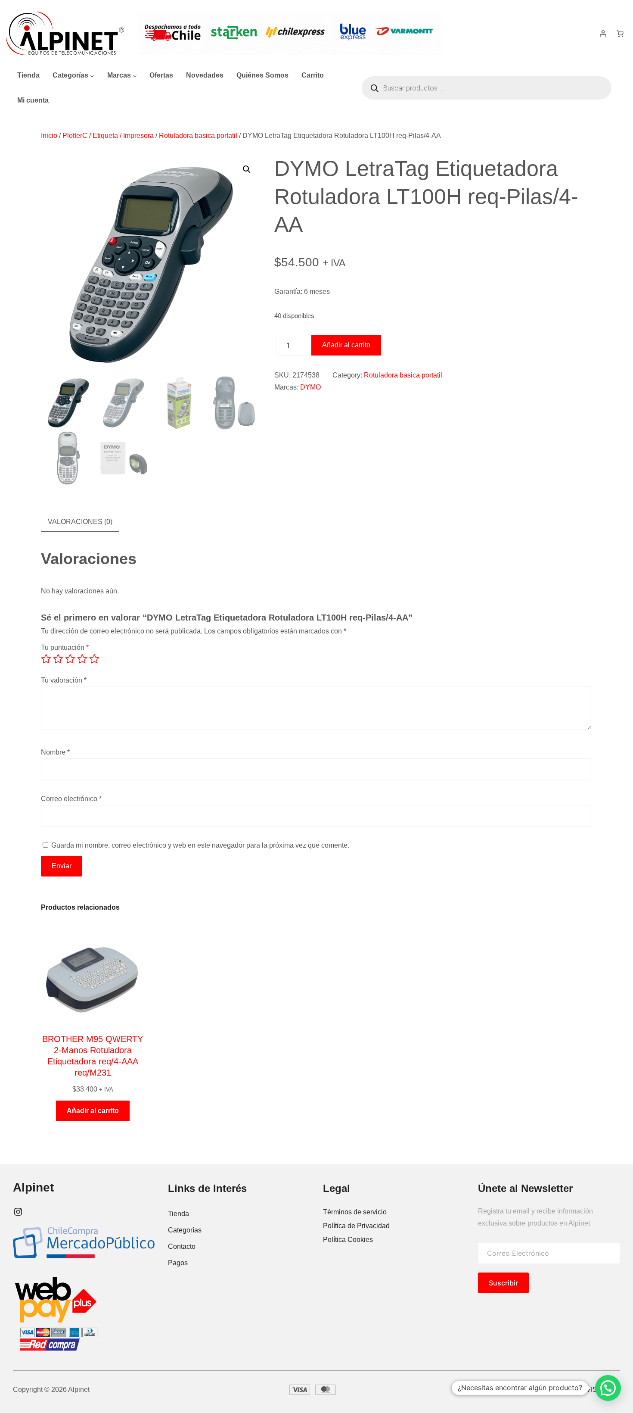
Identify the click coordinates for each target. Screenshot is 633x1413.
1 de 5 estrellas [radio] (46, 659)
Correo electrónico (71, 798)
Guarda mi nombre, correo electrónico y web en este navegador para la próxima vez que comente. (200, 845)
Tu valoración (64, 680)
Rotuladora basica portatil (198, 135)
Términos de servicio (355, 1212)
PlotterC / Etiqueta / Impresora (108, 135)
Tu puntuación (65, 647)
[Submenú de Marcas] (135, 75)
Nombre (55, 752)
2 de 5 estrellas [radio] (58, 659)
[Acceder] (602, 33)
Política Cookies (348, 1239)
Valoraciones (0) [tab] (80, 521)
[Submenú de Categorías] (92, 75)
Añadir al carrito (346, 345)
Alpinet (33, 1187)
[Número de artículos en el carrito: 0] (620, 33)
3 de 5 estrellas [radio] (70, 659)
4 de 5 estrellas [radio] (82, 659)
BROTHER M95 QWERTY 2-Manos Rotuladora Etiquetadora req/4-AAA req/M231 (92, 1055)
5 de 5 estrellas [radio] (94, 659)
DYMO (310, 387)
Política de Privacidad (356, 1225)
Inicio (49, 135)
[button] (246, 169)
